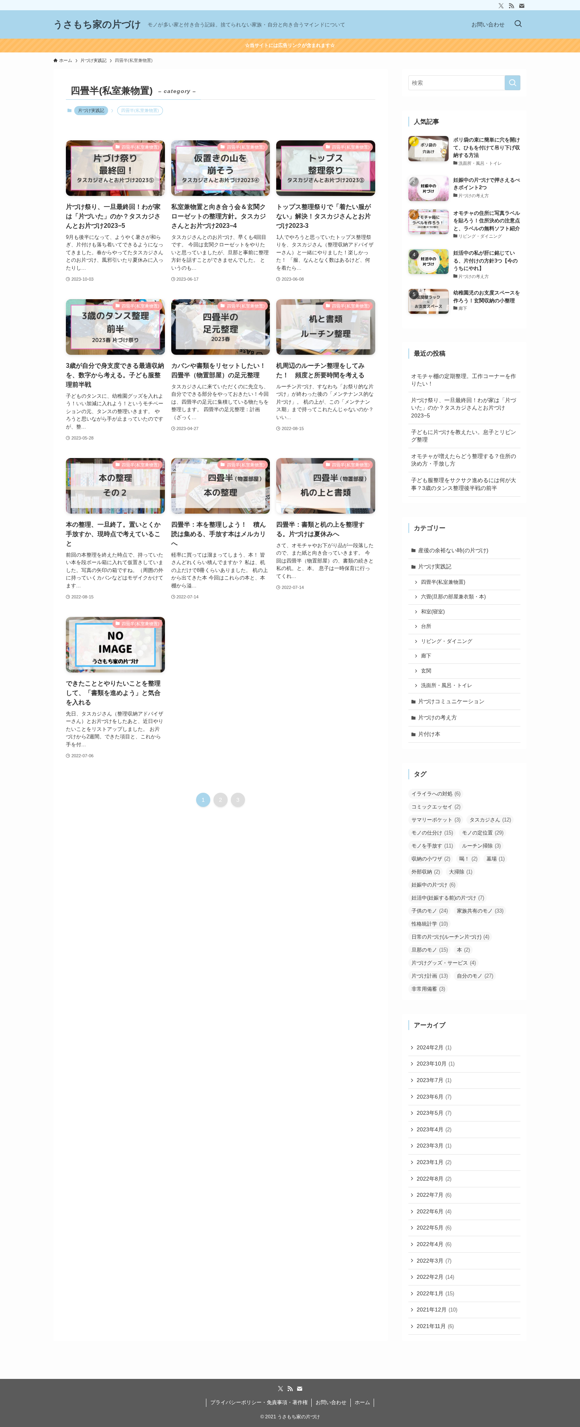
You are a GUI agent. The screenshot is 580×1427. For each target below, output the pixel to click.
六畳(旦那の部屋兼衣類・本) (453, 597)
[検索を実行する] (512, 82)
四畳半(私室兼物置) (443, 582)
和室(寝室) (433, 612)
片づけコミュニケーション (451, 701)
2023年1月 (434, 1162)
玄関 (426, 671)
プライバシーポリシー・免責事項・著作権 (259, 1402)
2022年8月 (434, 1179)
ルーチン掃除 (481, 846)
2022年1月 (435, 1293)
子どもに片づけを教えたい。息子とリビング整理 (463, 436)
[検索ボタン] (518, 24)
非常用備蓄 (428, 989)
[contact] (521, 6)
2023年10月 (436, 1063)
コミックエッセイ (436, 807)
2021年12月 (437, 1309)
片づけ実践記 (91, 110)
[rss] (511, 6)
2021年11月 (435, 1326)
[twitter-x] (501, 6)
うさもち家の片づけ (97, 24)
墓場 (495, 859)
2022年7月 (434, 1195)
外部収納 (426, 872)
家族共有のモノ (480, 911)
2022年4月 (434, 1244)
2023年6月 (434, 1097)
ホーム (362, 1402)
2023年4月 (434, 1129)
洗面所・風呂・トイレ (446, 685)
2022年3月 (434, 1260)
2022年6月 (434, 1211)
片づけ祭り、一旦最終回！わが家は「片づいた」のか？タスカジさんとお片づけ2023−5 (463, 408)
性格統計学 (430, 924)
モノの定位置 (482, 833)
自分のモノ (475, 976)
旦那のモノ (430, 950)
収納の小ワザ (431, 859)
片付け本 (429, 734)
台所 (426, 626)
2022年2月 (435, 1277)
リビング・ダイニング (446, 641)
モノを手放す (432, 846)
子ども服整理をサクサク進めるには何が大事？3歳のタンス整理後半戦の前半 (463, 484)
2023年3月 (434, 1145)
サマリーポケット (436, 820)
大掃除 (460, 872)
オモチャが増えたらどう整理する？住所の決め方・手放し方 (463, 460)
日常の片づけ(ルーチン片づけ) (450, 937)
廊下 (426, 656)
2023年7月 (434, 1080)
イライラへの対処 (436, 794)
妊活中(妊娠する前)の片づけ (448, 898)
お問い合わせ (331, 1402)
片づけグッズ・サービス (444, 963)
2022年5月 (434, 1227)
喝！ (468, 859)
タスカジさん (490, 820)
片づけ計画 (430, 976)
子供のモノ (430, 911)
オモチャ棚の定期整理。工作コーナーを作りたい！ (463, 380)
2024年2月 (434, 1047)
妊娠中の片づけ (433, 885)
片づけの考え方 (437, 717)
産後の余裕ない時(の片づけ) (453, 550)
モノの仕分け (432, 833)
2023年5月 (434, 1113)
